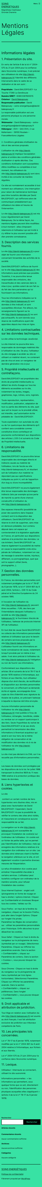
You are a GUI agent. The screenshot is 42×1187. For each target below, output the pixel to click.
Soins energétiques (14, 1169)
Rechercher (6, 1118)
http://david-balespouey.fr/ (17, 173)
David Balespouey (20, 99)
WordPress (25, 1179)
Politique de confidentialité (12, 1174)
